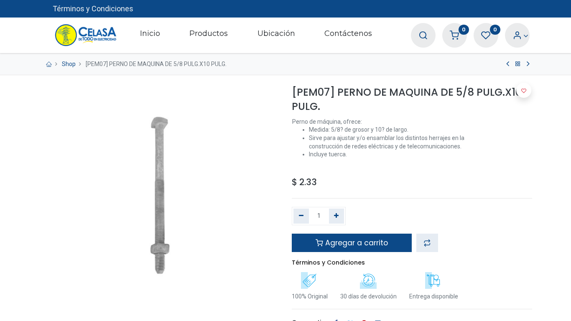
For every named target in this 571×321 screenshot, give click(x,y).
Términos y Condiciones (93, 8)
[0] (454, 35)
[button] (427, 243)
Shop (69, 64)
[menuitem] (150, 35)
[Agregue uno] (336, 216)
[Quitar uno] (301, 216)
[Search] (423, 35)
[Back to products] (518, 64)
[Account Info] (520, 35)
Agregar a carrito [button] (355, 243)
